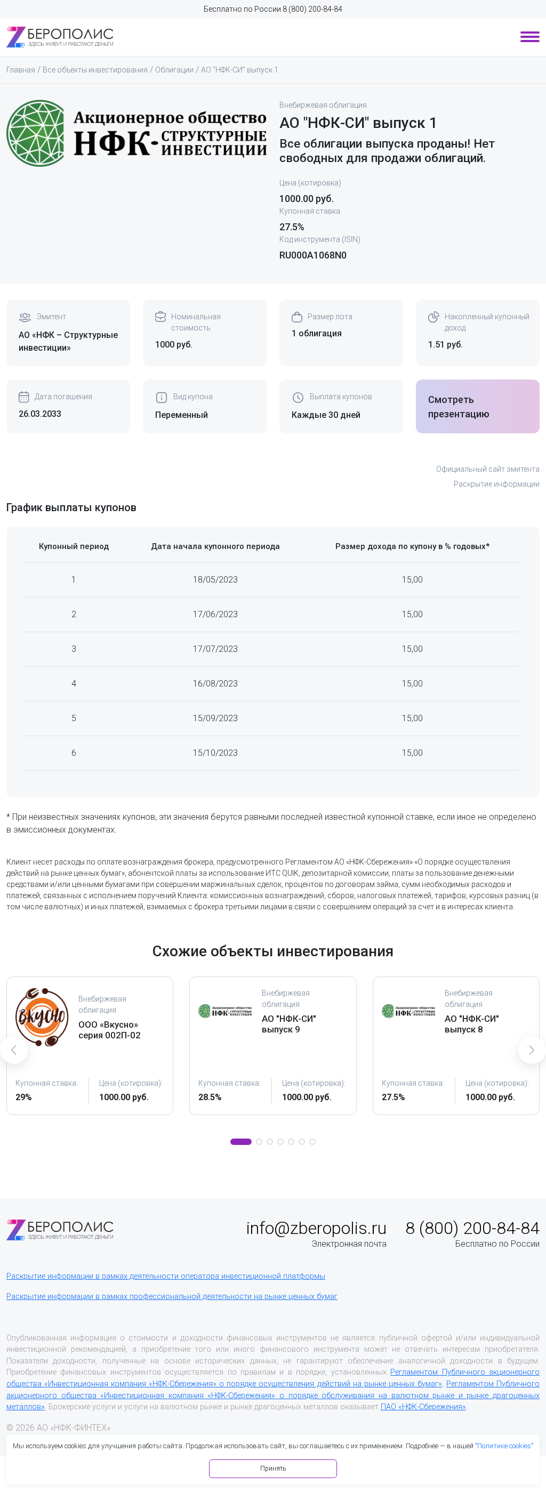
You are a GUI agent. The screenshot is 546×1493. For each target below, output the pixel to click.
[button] (241, 1142)
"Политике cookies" (504, 1446)
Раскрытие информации (497, 484)
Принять (273, 1468)
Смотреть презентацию (458, 406)
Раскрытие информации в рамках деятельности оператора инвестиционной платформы (165, 1276)
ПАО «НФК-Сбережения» (423, 1406)
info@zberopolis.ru (316, 1228)
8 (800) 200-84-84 (312, 9)
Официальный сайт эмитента (488, 469)
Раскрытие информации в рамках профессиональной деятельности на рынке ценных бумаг (172, 1296)
